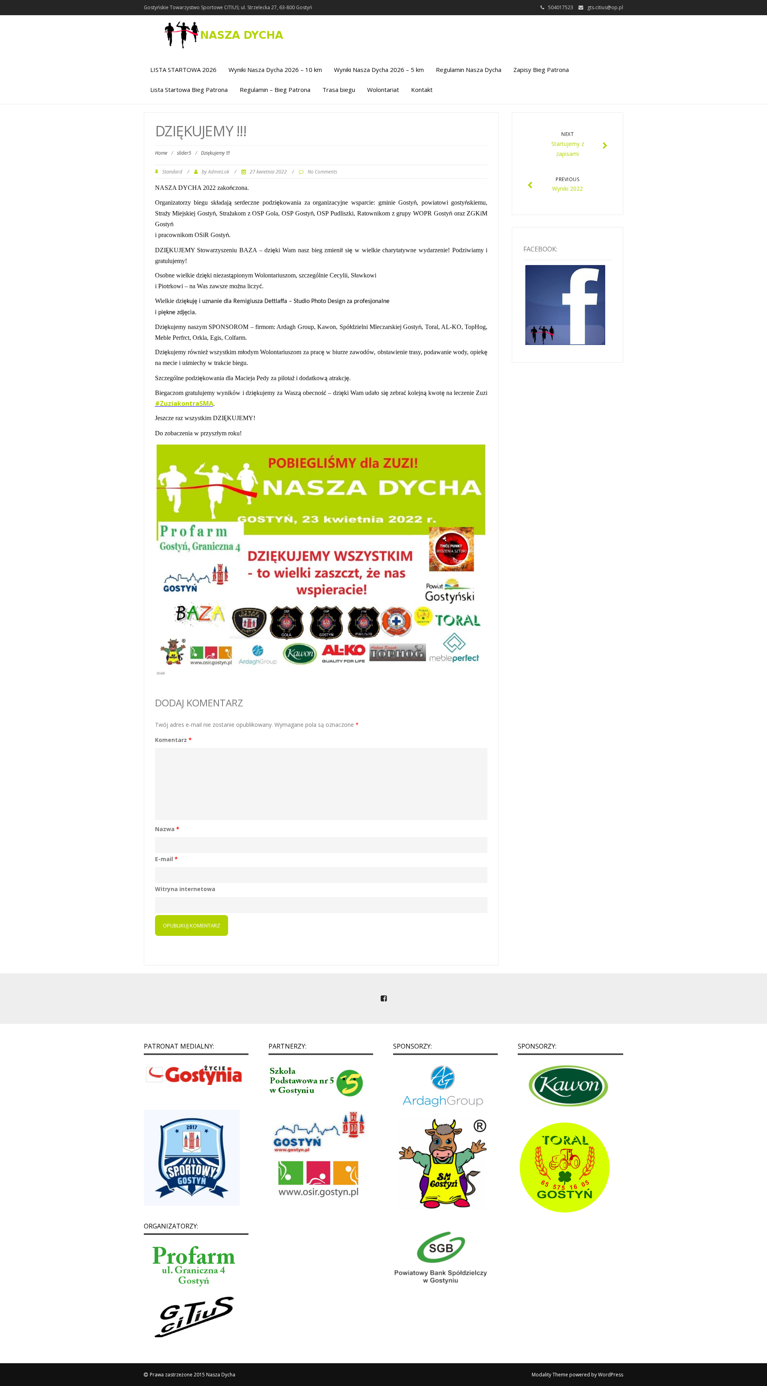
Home (161, 153)
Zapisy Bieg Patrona (541, 70)
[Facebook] (383, 999)
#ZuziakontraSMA (184, 403)
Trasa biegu (338, 90)
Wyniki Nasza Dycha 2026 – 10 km (275, 70)
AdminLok (218, 171)
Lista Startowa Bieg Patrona (189, 90)
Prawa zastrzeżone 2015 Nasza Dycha (192, 1374)
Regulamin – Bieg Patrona (275, 90)
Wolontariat (383, 90)
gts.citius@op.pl (605, 7)
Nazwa (167, 829)
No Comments (322, 171)
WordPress (610, 1374)
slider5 (184, 153)
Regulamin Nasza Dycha (468, 70)
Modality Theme (550, 1374)
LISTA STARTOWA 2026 (183, 70)
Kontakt (422, 90)
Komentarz (173, 740)
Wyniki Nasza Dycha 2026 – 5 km (379, 70)
